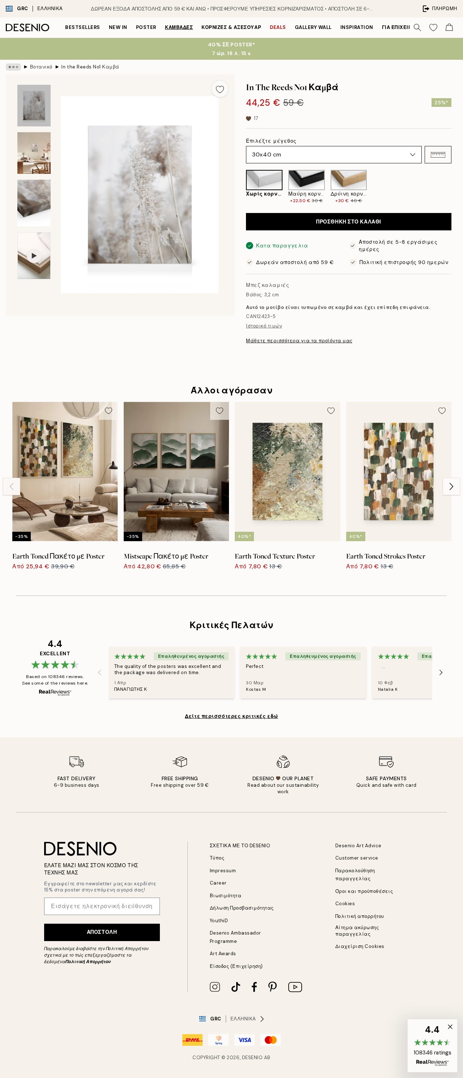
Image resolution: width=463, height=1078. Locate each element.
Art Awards (223, 953)
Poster (146, 27)
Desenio (252, 1057)
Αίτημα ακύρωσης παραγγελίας (357, 930)
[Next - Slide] (457, 187)
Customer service (356, 858)
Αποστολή (102, 932)
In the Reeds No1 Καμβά (90, 67)
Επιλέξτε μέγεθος (271, 141)
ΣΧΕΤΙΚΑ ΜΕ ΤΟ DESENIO (240, 846)
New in (118, 27)
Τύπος (217, 858)
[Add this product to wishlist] (220, 88)
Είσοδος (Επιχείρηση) (236, 966)
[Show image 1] (34, 105)
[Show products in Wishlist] (433, 27)
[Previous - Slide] (240, 187)
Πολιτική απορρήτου (359, 916)
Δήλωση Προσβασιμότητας (242, 908)
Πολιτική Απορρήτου (88, 962)
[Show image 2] (34, 153)
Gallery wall (313, 27)
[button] (438, 154)
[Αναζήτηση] (417, 27)
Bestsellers (82, 27)
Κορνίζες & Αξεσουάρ (231, 27)
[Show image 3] (34, 203)
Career (218, 883)
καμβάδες (179, 27)
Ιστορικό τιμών (264, 326)
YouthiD (219, 921)
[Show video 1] (34, 256)
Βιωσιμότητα (226, 896)
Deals (278, 27)
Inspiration (356, 27)
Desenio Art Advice (358, 846)
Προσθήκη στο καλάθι (348, 221)
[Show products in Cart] (449, 27)
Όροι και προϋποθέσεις (364, 891)
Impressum (223, 871)
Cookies (345, 904)
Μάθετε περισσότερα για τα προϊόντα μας (299, 341)
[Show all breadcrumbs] (13, 67)
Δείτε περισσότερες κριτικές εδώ (231, 716)
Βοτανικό (41, 67)
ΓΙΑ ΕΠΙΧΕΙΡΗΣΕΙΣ (404, 27)
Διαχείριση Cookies (360, 946)
